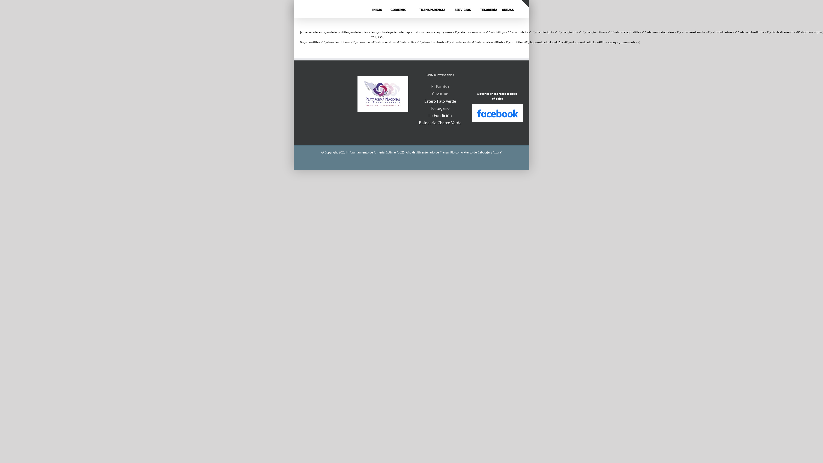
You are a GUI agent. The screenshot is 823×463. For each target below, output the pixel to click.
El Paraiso (440, 86)
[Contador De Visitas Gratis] (497, 85)
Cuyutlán (440, 94)
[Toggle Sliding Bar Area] (525, 4)
